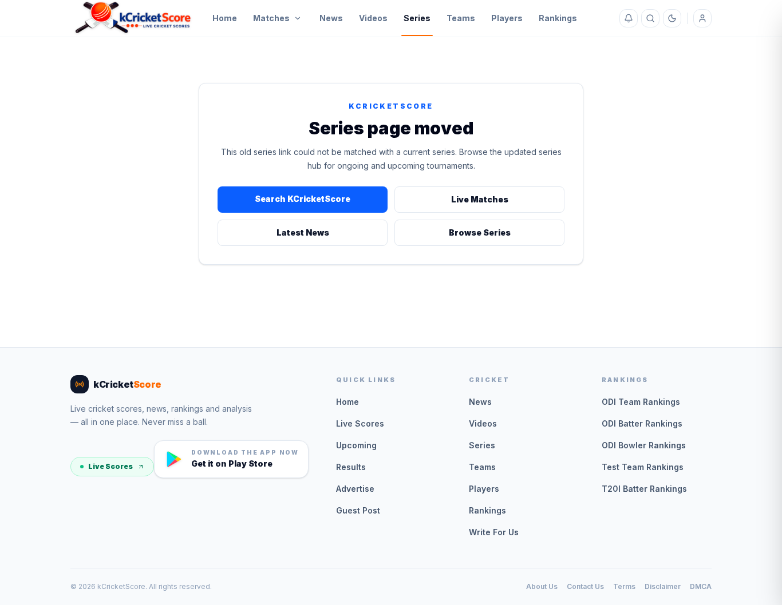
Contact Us (585, 586)
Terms (624, 586)
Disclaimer (663, 586)
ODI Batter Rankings (642, 423)
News (331, 18)
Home (224, 18)
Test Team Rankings (643, 467)
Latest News (303, 232)
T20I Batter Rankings (644, 488)
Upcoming (356, 445)
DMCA (701, 586)
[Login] (702, 18)
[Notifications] (628, 18)
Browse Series (480, 232)
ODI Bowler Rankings (644, 445)
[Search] (650, 18)
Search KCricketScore (302, 199)
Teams (461, 18)
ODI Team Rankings (641, 402)
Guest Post (358, 510)
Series (417, 18)
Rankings (558, 18)
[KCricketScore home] (133, 18)
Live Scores (110, 466)
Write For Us (494, 532)
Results (351, 467)
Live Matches (479, 199)
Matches (271, 18)
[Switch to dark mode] (672, 18)
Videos (373, 18)
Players (507, 18)
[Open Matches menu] (297, 18)
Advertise (355, 488)
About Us (542, 586)
